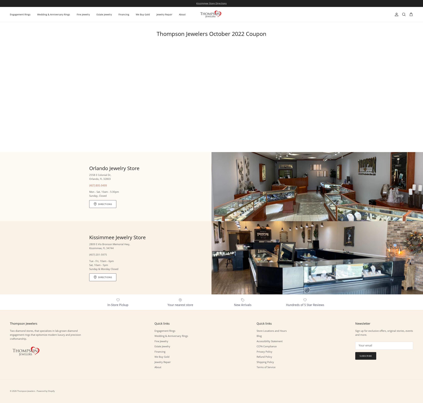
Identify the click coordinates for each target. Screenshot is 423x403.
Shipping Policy (265, 362)
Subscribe (366, 355)
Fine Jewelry (83, 14)
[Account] (396, 15)
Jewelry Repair (164, 14)
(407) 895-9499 (98, 185)
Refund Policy (264, 356)
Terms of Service (266, 367)
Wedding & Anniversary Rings (53, 14)
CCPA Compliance (267, 346)
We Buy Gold (143, 14)
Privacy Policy (264, 351)
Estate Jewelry (104, 14)
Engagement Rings (20, 14)
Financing (123, 14)
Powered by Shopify (46, 391)
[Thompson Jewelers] (211, 14)
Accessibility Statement (270, 341)
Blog (259, 336)
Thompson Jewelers (26, 391)
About (182, 14)
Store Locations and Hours (272, 330)
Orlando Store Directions (211, 3)
